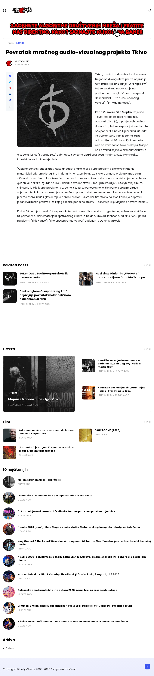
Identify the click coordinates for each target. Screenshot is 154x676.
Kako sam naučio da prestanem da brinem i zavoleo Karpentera (47, 432)
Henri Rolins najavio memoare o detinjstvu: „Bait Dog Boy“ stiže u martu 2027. (119, 364)
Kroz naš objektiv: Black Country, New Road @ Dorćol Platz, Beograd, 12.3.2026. (69, 574)
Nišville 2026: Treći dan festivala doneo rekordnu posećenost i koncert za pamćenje (73, 621)
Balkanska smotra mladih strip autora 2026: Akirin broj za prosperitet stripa (67, 590)
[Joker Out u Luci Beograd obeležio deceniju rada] (10, 279)
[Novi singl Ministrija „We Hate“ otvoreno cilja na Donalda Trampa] (86, 279)
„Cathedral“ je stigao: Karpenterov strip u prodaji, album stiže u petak (46, 449)
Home (10, 43)
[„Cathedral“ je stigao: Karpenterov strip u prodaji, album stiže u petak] (9, 452)
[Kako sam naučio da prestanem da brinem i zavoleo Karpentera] (9, 435)
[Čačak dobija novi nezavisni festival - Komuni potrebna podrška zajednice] (9, 513)
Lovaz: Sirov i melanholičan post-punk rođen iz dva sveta (55, 495)
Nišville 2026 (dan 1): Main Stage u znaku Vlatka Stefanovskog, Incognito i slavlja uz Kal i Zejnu (79, 527)
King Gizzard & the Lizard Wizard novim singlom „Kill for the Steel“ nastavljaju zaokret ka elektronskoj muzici (84, 543)
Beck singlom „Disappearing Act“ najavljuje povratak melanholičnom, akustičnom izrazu (46, 295)
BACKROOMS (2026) (107, 430)
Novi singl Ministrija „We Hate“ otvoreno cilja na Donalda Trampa (120, 275)
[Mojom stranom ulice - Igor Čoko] (39, 384)
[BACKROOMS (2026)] (85, 435)
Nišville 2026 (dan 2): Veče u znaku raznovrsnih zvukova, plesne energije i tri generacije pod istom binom (82, 558)
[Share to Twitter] (10, 82)
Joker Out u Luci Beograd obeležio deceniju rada (44, 275)
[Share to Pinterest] (10, 88)
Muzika (20, 43)
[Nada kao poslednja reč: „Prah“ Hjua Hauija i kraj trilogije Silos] (88, 392)
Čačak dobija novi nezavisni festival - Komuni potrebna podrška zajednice (66, 511)
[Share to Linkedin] (10, 94)
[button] (10, 107)
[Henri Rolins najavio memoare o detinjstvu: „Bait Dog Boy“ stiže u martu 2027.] (88, 365)
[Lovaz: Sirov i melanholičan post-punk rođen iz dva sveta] (9, 498)
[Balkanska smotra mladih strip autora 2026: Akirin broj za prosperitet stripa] (9, 592)
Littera (13, 393)
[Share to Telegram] (10, 100)
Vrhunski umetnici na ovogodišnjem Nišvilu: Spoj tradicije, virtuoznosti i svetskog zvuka (75, 605)
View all (147, 265)
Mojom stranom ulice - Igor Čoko (34, 399)
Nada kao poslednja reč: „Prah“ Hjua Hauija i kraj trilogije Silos (121, 389)
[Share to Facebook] (10, 76)
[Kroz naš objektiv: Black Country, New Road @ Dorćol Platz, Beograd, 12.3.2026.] (9, 576)
